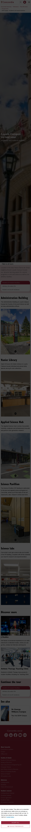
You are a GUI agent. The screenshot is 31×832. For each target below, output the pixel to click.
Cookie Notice (10, 817)
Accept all (15, 822)
